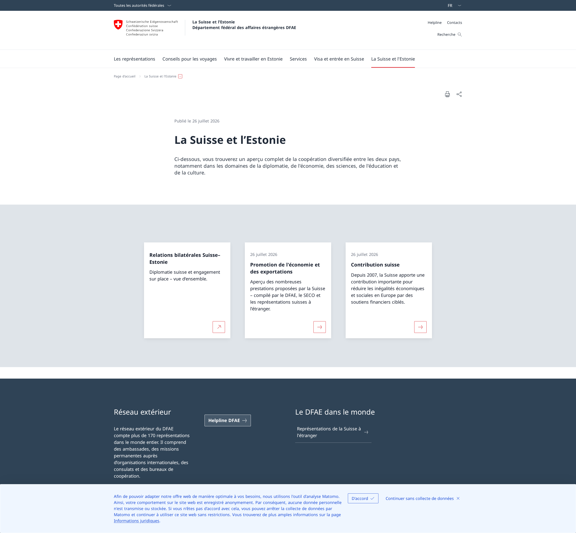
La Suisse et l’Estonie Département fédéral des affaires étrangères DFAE (244, 24)
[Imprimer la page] (447, 94)
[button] (134, 59)
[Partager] (459, 94)
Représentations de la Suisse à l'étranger (329, 432)
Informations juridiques (136, 520)
